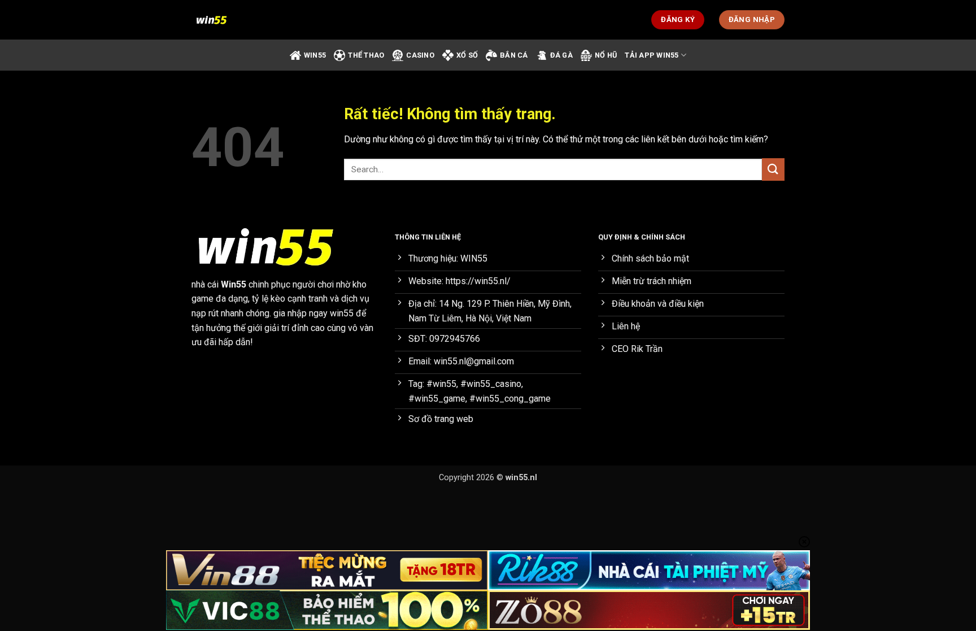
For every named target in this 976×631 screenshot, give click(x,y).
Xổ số (467, 55)
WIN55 (315, 55)
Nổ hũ (606, 55)
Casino (420, 55)
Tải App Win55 (651, 55)
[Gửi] (773, 169)
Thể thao (366, 55)
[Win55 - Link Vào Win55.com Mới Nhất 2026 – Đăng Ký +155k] (247, 20)
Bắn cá (514, 55)
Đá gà (561, 55)
